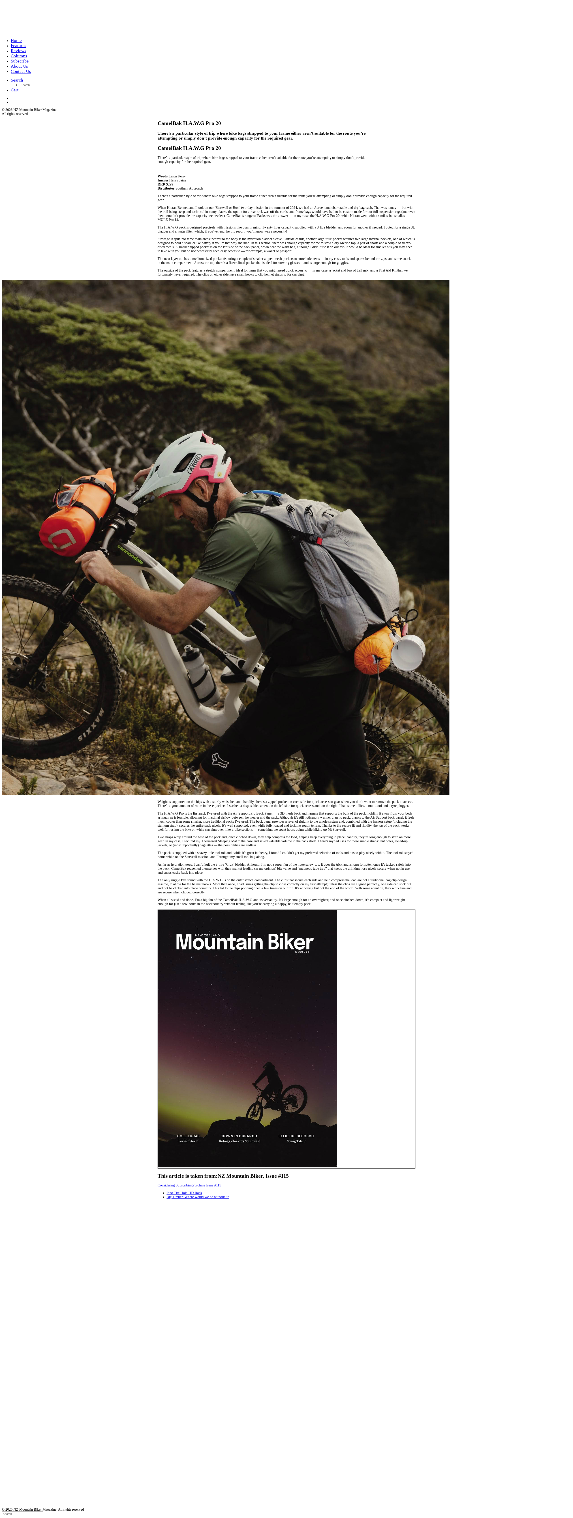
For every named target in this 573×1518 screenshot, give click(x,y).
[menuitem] (40, 40)
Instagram (9, 1232)
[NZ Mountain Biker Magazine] (286, 18)
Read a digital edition (17, 1212)
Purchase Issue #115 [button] (206, 1185)
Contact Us (21, 71)
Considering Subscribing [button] (175, 1185)
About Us (19, 66)
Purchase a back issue (17, 1361)
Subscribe (20, 60)
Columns (19, 55)
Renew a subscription (17, 1208)
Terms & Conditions (16, 1220)
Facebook (9, 1236)
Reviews (18, 50)
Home (16, 40)
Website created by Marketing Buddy (28, 1384)
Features (18, 45)
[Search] (22, 1514)
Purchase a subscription (18, 1204)
